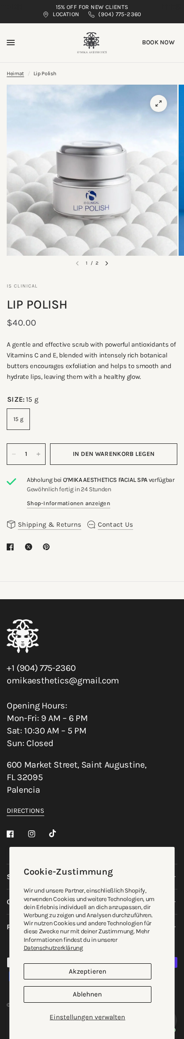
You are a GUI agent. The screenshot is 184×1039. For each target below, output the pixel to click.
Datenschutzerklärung (53, 948)
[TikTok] (59, 833)
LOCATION (66, 14)
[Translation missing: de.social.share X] (30, 546)
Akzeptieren (87, 971)
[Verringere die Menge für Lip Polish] (14, 454)
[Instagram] (38, 834)
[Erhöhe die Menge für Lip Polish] (38, 454)
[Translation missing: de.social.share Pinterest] (48, 546)
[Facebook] (16, 834)
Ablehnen (87, 994)
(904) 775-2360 (119, 14)
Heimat (15, 73)
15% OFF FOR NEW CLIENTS (92, 7)
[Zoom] (158, 103)
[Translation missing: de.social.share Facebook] (12, 546)
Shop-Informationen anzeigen (68, 503)
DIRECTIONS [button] (25, 811)
